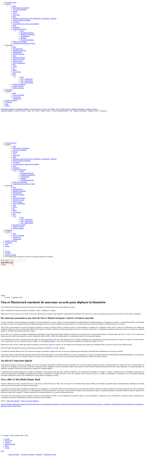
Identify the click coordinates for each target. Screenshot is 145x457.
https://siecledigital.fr (13, 401)
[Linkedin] (8, 102)
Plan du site (8, 440)
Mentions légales (10, 444)
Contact (7, 448)
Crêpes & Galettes (13, 454)
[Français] (4, 262)
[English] (2, 262)
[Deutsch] (7, 262)
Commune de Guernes (28, 454)
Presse (7, 446)
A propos (7, 442)
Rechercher (4, 260)
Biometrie (39, 454)
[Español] (12, 262)
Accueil (7, 439)
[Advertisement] (72, 126)
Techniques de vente (49, 454)
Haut (2, 451)
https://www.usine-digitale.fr (30, 401)
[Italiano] (9, 262)
